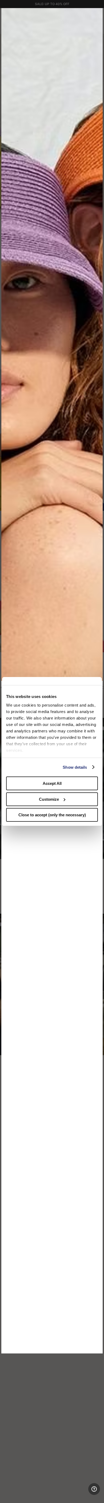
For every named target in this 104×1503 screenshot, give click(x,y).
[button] (97, 14)
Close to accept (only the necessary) (52, 815)
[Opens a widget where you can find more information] (80, 1493)
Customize (49, 799)
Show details (75, 767)
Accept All (52, 783)
